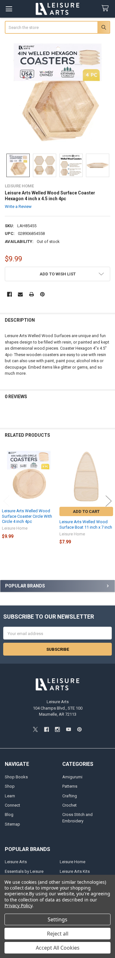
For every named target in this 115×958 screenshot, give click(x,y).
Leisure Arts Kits (75, 871)
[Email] (20, 294)
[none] (58, 94)
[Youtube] (68, 729)
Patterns (69, 786)
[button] (58, 274)
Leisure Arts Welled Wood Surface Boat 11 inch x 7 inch (85, 524)
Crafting (69, 795)
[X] (35, 729)
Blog (9, 814)
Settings (57, 919)
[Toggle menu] (9, 9)
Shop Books (16, 776)
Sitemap (12, 824)
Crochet (69, 805)
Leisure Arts (16, 861)
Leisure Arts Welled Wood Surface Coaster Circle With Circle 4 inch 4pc (27, 516)
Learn (10, 795)
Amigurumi (72, 776)
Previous (6, 501)
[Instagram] (57, 729)
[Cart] (106, 8)
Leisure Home (72, 861)
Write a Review (18, 206)
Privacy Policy (18, 905)
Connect (12, 805)
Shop (10, 786)
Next (108, 501)
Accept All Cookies (58, 947)
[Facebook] (9, 294)
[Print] (31, 294)
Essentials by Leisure (24, 871)
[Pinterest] (42, 294)
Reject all (57, 933)
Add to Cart (86, 511)
